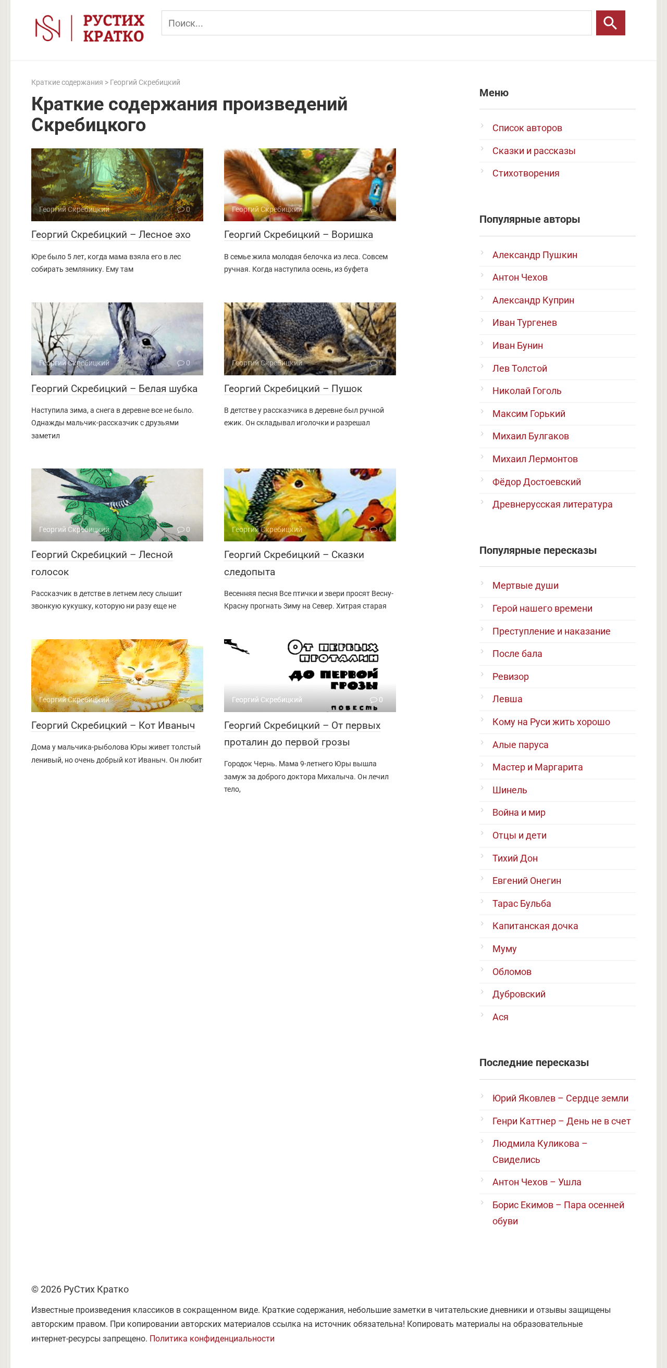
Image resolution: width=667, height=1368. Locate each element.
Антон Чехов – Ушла (537, 1181)
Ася (500, 1016)
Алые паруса (520, 744)
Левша (507, 698)
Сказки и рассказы (534, 150)
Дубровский (519, 994)
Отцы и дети (519, 835)
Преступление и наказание (551, 631)
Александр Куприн (533, 300)
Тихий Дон (515, 858)
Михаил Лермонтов (535, 458)
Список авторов (527, 127)
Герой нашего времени (542, 608)
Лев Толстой (519, 368)
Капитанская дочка (535, 925)
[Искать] (610, 22)
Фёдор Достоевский (536, 481)
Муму (504, 948)
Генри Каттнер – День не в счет (561, 1121)
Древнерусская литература (552, 504)
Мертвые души (525, 585)
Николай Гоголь (527, 390)
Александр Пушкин (534, 254)
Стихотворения (526, 173)
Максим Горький (528, 413)
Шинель (509, 789)
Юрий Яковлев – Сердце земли (560, 1098)
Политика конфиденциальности (212, 1339)
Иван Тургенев (524, 322)
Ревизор (510, 676)
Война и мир (519, 812)
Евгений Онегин (526, 880)
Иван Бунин (517, 345)
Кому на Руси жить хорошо (551, 721)
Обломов (512, 971)
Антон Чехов (520, 277)
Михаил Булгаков (530, 435)
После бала (517, 653)
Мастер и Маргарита (537, 767)
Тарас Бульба (521, 903)
